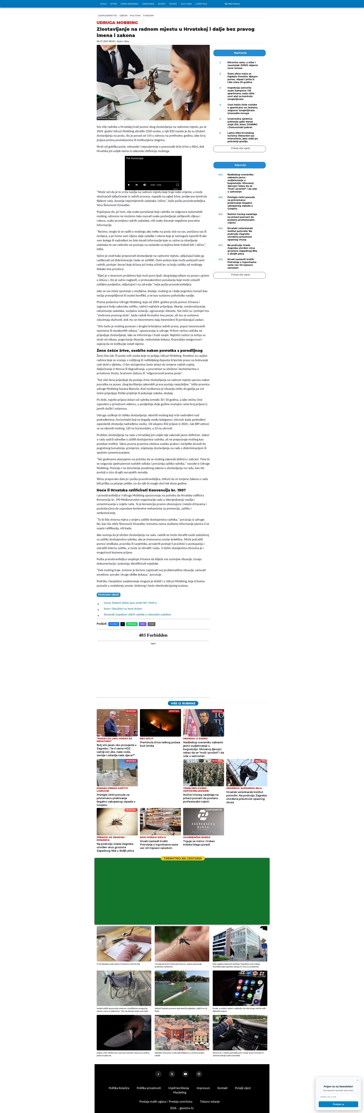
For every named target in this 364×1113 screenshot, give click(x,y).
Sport (173, 3)
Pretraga (234, 3)
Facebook (114, 624)
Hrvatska (148, 3)
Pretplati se (338, 1104)
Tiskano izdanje (210, 1101)
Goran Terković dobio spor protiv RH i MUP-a (130, 603)
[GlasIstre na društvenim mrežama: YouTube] (188, 1074)
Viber (142, 624)
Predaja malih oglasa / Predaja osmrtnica (166, 1101)
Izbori (123, 15)
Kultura (186, 3)
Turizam (148, 15)
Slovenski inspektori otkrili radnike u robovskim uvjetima (137, 614)
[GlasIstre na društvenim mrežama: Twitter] (175, 1074)
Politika (135, 15)
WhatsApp (132, 624)
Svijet (162, 3)
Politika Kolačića (119, 1088)
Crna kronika (129, 3)
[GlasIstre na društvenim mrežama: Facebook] (161, 1074)
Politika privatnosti (149, 1088)
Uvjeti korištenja (179, 1088)
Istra (113, 3)
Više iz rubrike (183, 703)
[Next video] (137, 185)
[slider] (153, 181)
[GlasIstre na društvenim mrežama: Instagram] (202, 1074)
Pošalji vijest (243, 1088)
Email (151, 624)
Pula (103, 3)
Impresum (204, 1088)
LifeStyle (201, 3)
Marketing (179, 1092)
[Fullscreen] (178, 185)
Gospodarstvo (107, 15)
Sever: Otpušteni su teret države (123, 608)
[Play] (129, 185)
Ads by (175, 189)
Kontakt (223, 1088)
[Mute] (145, 185)
